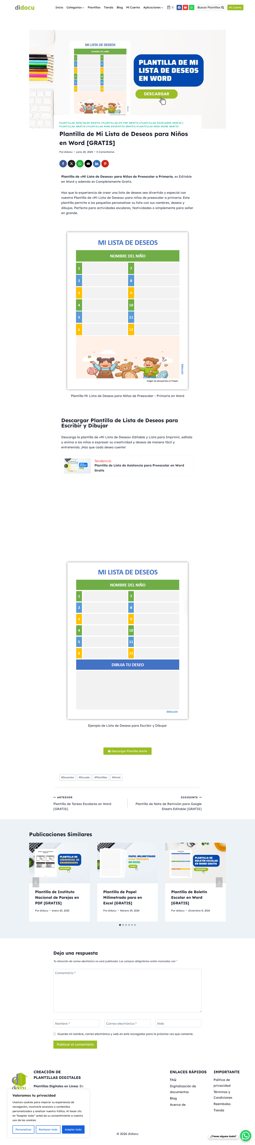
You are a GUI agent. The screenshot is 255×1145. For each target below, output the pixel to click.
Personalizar (23, 1129)
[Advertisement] (127, 519)
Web (160, 1023)
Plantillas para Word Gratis (158, 126)
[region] (48, 1113)
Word (116, 777)
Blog (120, 7)
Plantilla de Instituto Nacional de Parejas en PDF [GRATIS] (57, 898)
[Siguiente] (219, 882)
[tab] (120, 925)
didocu (68, 151)
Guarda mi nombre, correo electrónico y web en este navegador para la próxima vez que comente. (125, 1034)
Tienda (108, 7)
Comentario (65, 973)
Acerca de (178, 1105)
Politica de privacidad (222, 1082)
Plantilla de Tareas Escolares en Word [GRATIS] (82, 803)
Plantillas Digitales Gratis (79, 122)
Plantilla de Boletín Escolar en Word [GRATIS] (189, 898)
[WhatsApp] (191, 7)
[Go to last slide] (35, 882)
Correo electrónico (121, 1023)
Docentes (67, 777)
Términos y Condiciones (223, 1095)
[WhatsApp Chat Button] (245, 1135)
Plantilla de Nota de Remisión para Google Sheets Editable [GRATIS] (169, 803)
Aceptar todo (73, 1129)
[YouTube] (185, 7)
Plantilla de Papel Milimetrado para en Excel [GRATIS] (122, 898)
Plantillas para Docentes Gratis (111, 126)
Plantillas (94, 7)
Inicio (59, 7)
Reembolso (222, 1104)
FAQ (173, 1080)
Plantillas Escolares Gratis (161, 122)
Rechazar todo (48, 1129)
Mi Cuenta (133, 7)
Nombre (62, 1023)
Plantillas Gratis (72, 126)
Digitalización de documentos (183, 1089)
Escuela (84, 777)
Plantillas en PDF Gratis (120, 122)
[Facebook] (179, 7)
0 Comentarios (105, 151)
